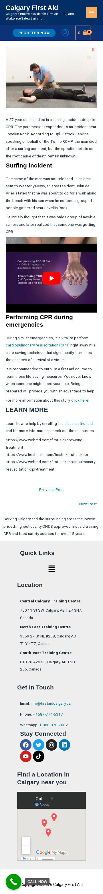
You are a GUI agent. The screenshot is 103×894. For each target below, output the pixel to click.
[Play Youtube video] (51, 278)
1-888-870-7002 (53, 724)
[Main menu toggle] (91, 12)
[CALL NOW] (13, 882)
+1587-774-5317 (48, 714)
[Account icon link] (65, 33)
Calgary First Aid (32, 7)
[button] (34, 33)
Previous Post (51, 489)
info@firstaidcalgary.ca (51, 703)
